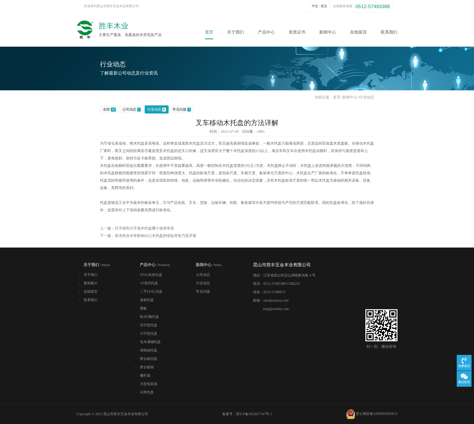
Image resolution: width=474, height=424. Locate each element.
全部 (109, 109)
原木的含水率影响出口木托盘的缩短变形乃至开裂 (155, 236)
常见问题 (181, 109)
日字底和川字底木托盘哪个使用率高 (144, 228)
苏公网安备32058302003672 (376, 414)
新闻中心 (327, 32)
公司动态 (131, 109)
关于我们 (235, 32)
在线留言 (358, 32)
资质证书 (297, 32)
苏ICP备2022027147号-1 (254, 414)
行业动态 (366, 97)
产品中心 (266, 32)
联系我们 (389, 32)
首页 (209, 32)
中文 (315, 6)
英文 (324, 6)
